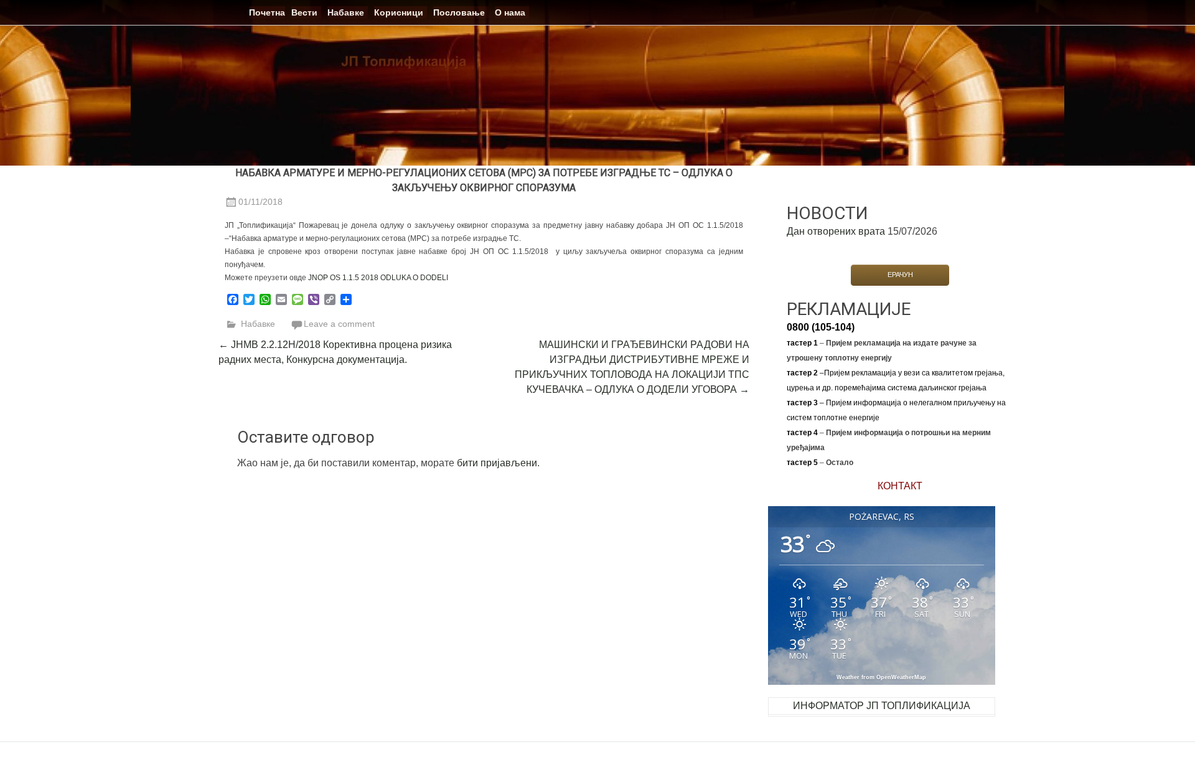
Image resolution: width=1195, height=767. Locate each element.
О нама (510, 12)
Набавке (345, 12)
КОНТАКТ (900, 486)
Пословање (459, 12)
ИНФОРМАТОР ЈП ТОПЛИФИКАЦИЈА (881, 705)
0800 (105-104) (821, 327)
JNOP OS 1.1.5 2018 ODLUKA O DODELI (378, 277)
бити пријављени (497, 463)
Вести (304, 12)
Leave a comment (339, 324)
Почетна (267, 12)
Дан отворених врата (836, 231)
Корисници (398, 12)
